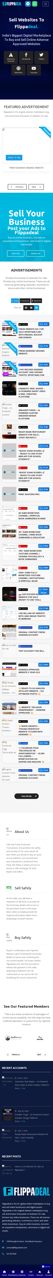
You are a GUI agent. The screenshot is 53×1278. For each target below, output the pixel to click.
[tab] (15, 300)
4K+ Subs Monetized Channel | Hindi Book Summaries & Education (32, 535)
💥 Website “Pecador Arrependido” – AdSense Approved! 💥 (32, 710)
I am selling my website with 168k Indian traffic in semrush (32, 616)
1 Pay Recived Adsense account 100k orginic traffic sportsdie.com (31, 372)
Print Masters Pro (29, 494)
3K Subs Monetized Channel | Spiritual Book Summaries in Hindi (32, 516)
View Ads (16, 253)
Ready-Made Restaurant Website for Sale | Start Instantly (32, 435)
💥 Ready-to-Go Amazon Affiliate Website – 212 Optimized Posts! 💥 (32, 691)
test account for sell (31, 651)
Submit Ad (35, 253)
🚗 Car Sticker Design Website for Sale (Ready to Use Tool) (31, 597)
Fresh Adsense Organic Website (26, 167)
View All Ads (26, 796)
